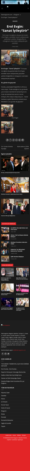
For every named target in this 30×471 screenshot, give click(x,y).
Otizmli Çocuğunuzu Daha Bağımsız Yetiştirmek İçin (6, 279)
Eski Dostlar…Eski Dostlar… (9, 369)
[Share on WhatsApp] (7, 140)
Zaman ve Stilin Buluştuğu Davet (11, 378)
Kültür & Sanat (5, 213)
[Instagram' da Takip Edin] (5, 354)
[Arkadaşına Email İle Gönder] (16, 140)
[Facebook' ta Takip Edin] (2, 354)
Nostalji (3, 417)
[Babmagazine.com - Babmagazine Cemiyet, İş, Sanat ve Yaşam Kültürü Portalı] (15, 8)
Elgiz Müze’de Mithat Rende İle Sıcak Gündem (22, 278)
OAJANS (9, 439)
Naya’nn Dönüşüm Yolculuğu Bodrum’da (13, 372)
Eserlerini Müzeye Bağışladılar (8, 215)
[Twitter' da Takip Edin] (8, 354)
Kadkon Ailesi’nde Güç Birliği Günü (11, 375)
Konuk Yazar (5, 405)
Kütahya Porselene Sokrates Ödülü (19, 243)
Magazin (15, 21)
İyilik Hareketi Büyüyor (17, 256)
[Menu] (2, 8)
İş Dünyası (4, 402)
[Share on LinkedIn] (22, 140)
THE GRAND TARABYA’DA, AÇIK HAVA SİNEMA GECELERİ (15, 365)
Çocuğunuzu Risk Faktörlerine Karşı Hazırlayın (20, 309)
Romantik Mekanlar (7, 420)
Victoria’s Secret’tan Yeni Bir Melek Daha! (22, 294)
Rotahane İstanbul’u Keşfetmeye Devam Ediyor (11, 194)
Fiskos (3, 399)
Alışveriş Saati (5, 392)
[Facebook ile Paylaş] (10, 140)
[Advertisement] (15, 455)
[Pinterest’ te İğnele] (19, 140)
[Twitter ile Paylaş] (13, 140)
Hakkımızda (8, 435)
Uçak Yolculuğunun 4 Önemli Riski (6, 294)
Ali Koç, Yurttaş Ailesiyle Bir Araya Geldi (10, 172)
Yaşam (3, 275)
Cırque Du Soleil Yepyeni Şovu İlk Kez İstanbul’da (7, 308)
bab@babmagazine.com (19, 350)
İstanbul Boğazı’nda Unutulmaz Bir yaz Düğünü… (12, 382)
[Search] (28, 8)
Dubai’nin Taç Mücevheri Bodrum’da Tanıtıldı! (18, 250)
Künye (14, 435)
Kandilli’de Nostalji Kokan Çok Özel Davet (19, 228)
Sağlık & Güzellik (5, 291)
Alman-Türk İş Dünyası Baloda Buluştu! (19, 235)
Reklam (19, 435)
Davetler (3, 170)
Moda (3, 414)
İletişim (24, 435)
